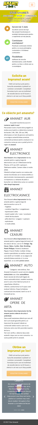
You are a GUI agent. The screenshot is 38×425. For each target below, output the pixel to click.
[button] (4, 396)
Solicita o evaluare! (19, 102)
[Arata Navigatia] (32, 5)
